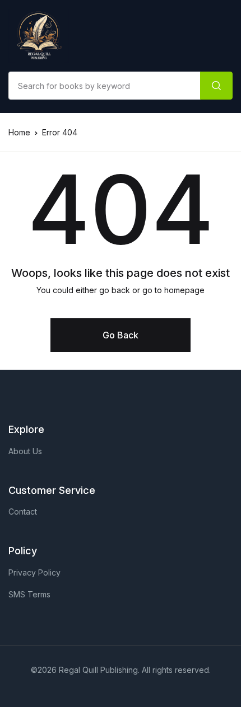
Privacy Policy (34, 572)
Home (19, 132)
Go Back (120, 335)
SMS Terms (29, 594)
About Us (25, 451)
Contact (22, 511)
